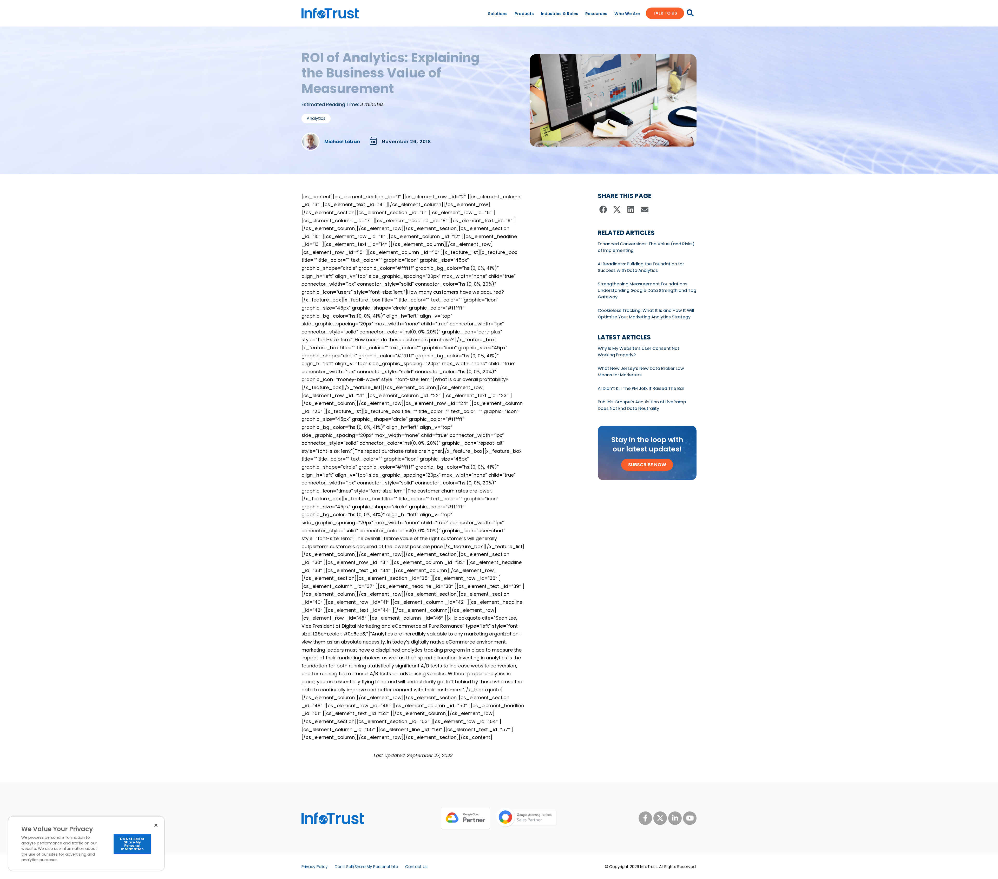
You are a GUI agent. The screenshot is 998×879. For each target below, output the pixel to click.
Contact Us (416, 866)
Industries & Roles (559, 13)
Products (524, 13)
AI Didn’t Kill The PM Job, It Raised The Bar (641, 388)
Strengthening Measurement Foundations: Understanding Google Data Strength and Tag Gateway (647, 290)
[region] (86, 843)
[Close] (156, 825)
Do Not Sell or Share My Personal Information (132, 843)
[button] (603, 209)
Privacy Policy (314, 866)
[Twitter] (660, 818)
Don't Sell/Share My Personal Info (366, 866)
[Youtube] (690, 818)
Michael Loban (342, 141)
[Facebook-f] (645, 818)
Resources (596, 13)
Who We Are (627, 13)
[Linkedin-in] (675, 818)
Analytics (316, 118)
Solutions (498, 13)
